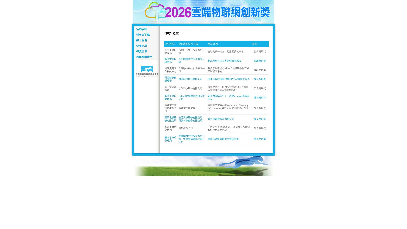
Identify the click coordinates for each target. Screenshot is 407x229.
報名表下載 (143, 34)
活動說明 (141, 29)
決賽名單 (141, 45)
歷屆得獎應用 (144, 57)
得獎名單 (141, 51)
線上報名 (141, 40)
